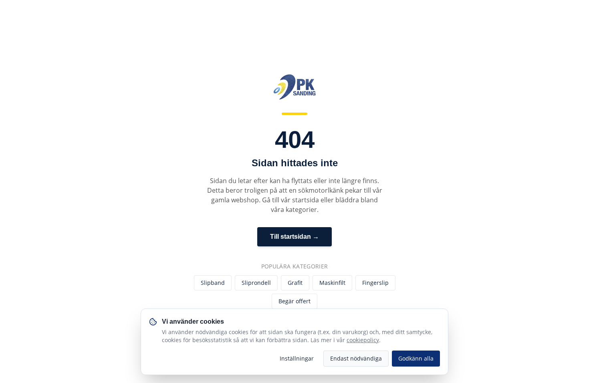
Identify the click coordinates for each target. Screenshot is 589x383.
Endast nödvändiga (356, 358)
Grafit (295, 282)
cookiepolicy (363, 340)
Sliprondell (256, 282)
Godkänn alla (416, 358)
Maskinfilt (332, 282)
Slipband (213, 282)
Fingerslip (375, 282)
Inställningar (297, 358)
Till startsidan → (294, 236)
